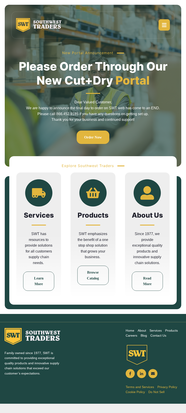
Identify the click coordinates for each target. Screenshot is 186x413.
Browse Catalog (93, 275)
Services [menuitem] (155, 330)
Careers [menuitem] (131, 335)
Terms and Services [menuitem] (140, 387)
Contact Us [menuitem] (158, 335)
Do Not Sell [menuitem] (156, 392)
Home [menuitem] (130, 330)
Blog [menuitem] (144, 335)
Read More (147, 281)
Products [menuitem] (171, 330)
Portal (132, 80)
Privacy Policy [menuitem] (167, 387)
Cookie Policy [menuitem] (135, 392)
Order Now (93, 137)
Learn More (39, 281)
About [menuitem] (142, 330)
